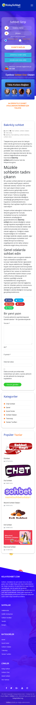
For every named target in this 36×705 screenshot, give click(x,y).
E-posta (7, 354)
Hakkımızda (5, 610)
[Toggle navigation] (31, 5)
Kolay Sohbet (6, 669)
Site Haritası (5, 680)
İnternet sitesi (9, 362)
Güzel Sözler (10, 411)
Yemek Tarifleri (11, 422)
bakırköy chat (9, 135)
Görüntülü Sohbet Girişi (18, 55)
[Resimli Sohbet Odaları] (18, 493)
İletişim (4, 625)
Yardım (4, 621)
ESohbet (7, 458)
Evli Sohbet (8, 525)
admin (7, 131)
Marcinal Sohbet (10, 547)
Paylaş (9, 300)
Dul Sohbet (8, 480)
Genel (8, 407)
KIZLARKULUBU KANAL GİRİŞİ (18, 60)
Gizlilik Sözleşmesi (7, 614)
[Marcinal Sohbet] (18, 537)
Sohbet (12, 696)
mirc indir (12, 69)
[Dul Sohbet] (18, 471)
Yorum (7, 323)
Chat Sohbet (15, 131)
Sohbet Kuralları (7, 618)
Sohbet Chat (6, 672)
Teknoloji (9, 418)
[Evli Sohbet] (18, 515)
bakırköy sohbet (19, 135)
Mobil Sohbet (6, 676)
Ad (5, 347)
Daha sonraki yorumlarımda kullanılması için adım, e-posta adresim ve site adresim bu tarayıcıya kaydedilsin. (17, 375)
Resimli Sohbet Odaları (12, 503)
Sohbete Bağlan (18, 47)
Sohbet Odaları (24, 131)
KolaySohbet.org (18, 698)
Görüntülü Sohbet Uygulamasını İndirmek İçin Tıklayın (17, 105)
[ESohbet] (18, 449)
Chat (6, 696)
